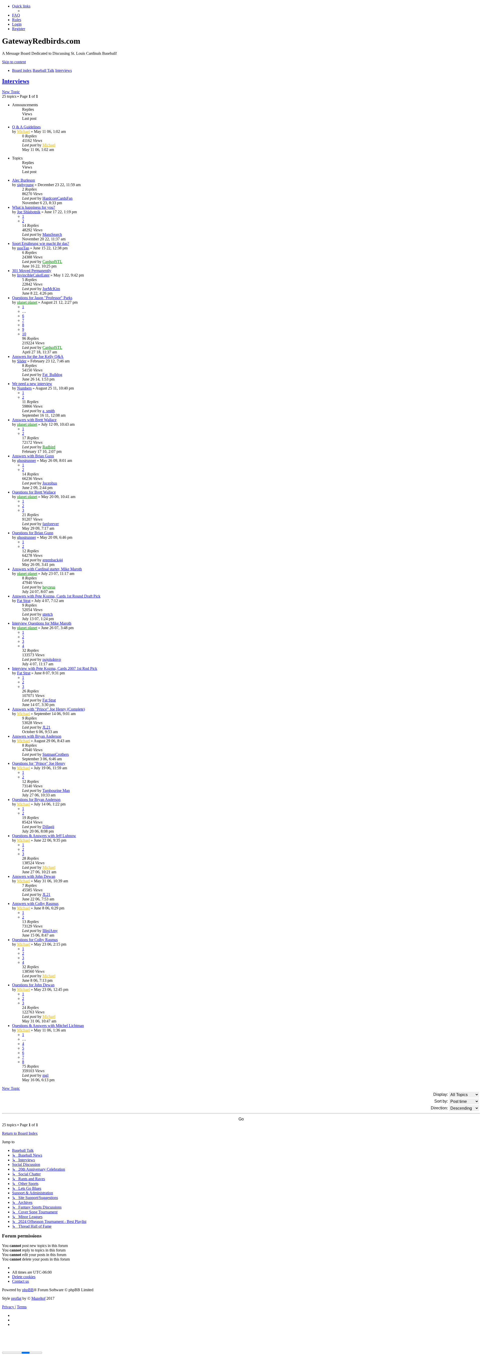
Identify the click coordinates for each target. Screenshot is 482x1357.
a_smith (48, 411)
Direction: (440, 1108)
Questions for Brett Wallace (34, 492)
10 (24, 334)
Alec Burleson (23, 180)
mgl (45, 1075)
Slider (21, 361)
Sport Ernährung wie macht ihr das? (40, 243)
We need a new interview (32, 384)
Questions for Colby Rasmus (35, 940)
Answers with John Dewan (33, 876)
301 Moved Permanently (31, 270)
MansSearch (52, 234)
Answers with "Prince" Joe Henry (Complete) (48, 709)
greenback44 (52, 560)
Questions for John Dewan (33, 985)
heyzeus (48, 587)
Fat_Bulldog (52, 374)
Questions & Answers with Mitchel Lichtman (48, 1025)
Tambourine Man (56, 790)
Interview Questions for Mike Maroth (41, 623)
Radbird (48, 447)
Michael (23, 131)
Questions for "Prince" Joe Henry (38, 763)
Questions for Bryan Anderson (36, 799)
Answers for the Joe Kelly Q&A (38, 356)
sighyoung (25, 185)
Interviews (15, 81)
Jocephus (49, 483)
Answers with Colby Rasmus (35, 903)
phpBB (28, 1290)
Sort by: (441, 1101)
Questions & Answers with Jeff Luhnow (44, 836)
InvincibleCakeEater (33, 275)
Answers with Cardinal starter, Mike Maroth (47, 569)
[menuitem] (16, 15)
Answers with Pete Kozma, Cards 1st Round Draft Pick (56, 596)
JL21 (46, 727)
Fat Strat (23, 601)
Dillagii (48, 827)
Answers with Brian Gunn (33, 456)
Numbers (24, 388)
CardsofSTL (52, 261)
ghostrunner (26, 460)
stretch (47, 614)
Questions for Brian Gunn (32, 533)
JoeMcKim (51, 289)
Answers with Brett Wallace (34, 420)
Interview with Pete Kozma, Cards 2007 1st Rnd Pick (54, 668)
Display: (441, 1094)
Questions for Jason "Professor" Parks (42, 298)
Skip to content (14, 62)
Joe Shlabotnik (28, 212)
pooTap (23, 248)
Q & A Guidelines (26, 127)
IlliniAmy (50, 931)
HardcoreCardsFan (57, 198)
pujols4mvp (51, 659)
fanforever (50, 524)
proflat (16, 1298)
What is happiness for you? (33, 207)
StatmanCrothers (55, 754)
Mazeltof (38, 1298)
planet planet (27, 302)
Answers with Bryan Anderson (36, 736)
